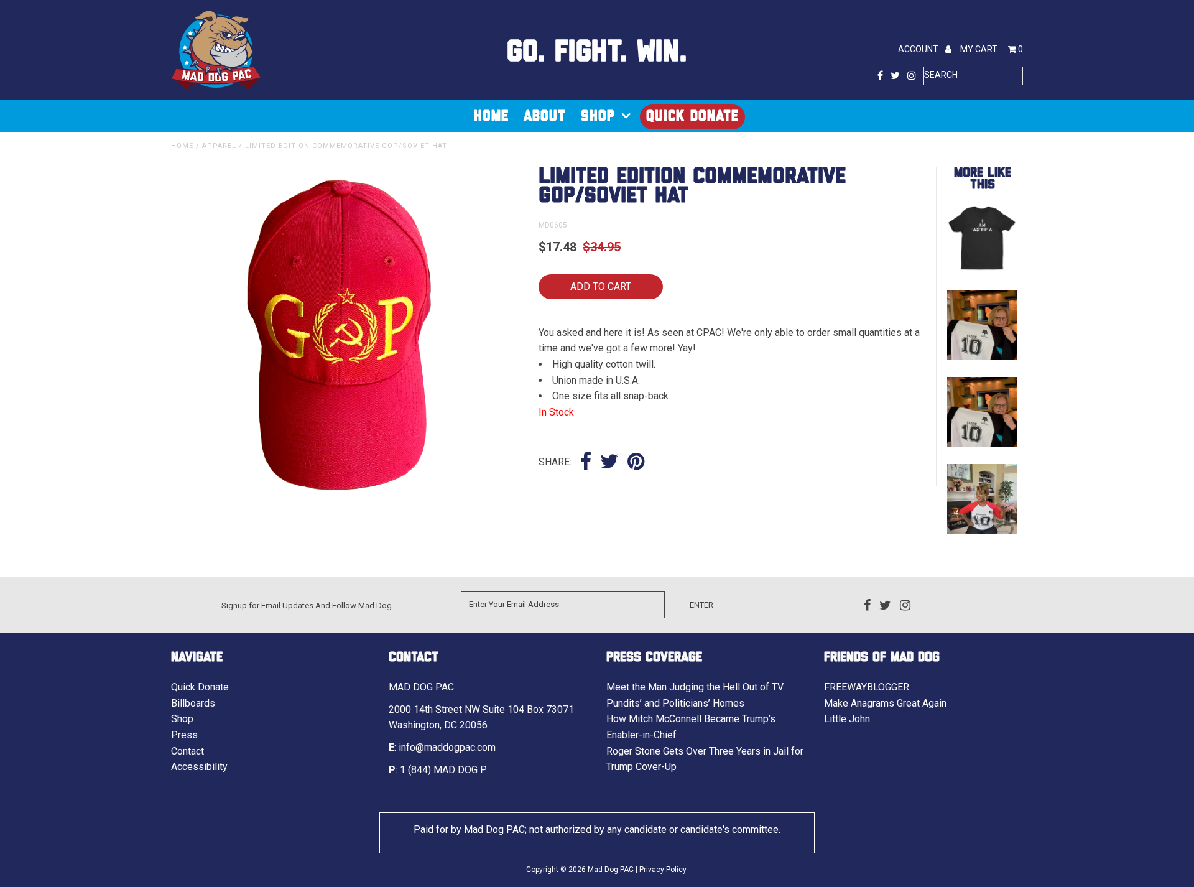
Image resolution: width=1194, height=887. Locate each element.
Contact (187, 751)
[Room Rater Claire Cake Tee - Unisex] (982, 443)
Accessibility (199, 767)
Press (184, 735)
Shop (598, 116)
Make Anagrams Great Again (885, 703)
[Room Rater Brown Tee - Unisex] (982, 530)
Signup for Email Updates (267, 605)
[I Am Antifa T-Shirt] (982, 269)
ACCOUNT (919, 49)
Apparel (219, 146)
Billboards (193, 703)
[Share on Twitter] (609, 462)
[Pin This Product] (635, 462)
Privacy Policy (663, 869)
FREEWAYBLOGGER (866, 687)
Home (491, 116)
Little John (847, 719)
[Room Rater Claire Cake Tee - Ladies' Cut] (982, 356)
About (545, 116)
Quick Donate (692, 116)
